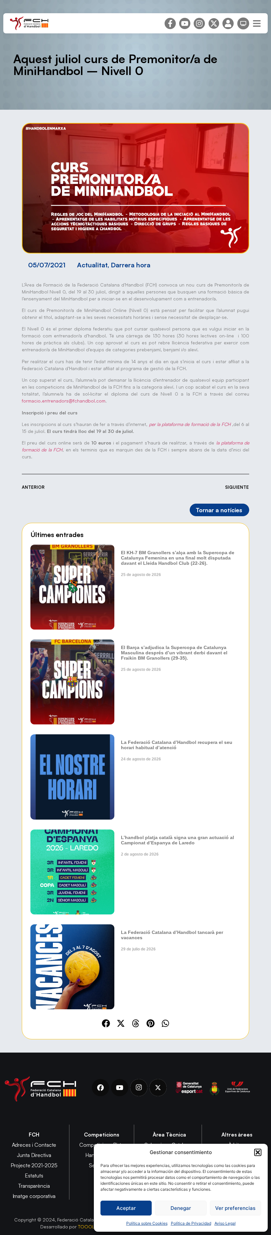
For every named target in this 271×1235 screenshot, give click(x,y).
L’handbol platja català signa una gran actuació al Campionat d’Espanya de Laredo (177, 840)
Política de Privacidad (191, 1223)
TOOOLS (87, 1226)
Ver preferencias (235, 1208)
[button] (257, 1152)
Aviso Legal (225, 1223)
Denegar (181, 1208)
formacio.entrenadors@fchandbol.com (63, 401)
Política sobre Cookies (147, 1223)
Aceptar (126, 1208)
